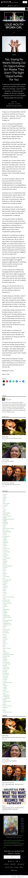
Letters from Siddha (7, 603)
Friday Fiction (6, 581)
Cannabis (5, 537)
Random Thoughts (7, 648)
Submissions (5, 677)
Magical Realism (6, 609)
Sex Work (5, 665)
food (4, 578)
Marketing (5, 612)
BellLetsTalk (5, 514)
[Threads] (17, 5)
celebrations (5, 542)
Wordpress (5, 707)
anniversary (5, 505)
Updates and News (7, 701)
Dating (4, 559)
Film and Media (6, 576)
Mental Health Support (7, 620)
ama (4, 502)
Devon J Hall (14, 101)
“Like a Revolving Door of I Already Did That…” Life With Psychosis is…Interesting (13, 808)
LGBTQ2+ (5, 604)
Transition (7, 459)
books (4, 525)
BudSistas (5, 533)
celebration (5, 541)
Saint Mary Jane (6, 656)
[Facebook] (8, 5)
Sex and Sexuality (6, 663)
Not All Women (6, 632)
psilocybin (5, 643)
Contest (4, 553)
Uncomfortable (6, 698)
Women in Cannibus (7, 705)
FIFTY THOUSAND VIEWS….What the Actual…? (11, 484)
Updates (5, 699)
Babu (4, 511)
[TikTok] (15, 5)
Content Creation (6, 551)
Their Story (12, 482)
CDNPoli (4, 539)
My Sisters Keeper (6, 629)
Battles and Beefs (6, 512)
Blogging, (5, 520)
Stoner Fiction (6, 674)
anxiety (4, 506)
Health (4, 590)
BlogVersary (5, 522)
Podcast (4, 637)
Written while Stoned (7, 712)
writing (4, 710)
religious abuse (6, 653)
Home (4, 595)
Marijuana (5, 611)
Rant (4, 649)
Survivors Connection (7, 682)
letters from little (6, 601)
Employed (5, 567)
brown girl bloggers (7, 531)
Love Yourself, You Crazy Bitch (8, 461)
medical (4, 614)
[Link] (19, 5)
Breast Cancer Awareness (8, 528)
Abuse (7, 436)
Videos (4, 702)
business (5, 534)
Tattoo (3, 459)
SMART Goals (6, 667)
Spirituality (5, 670)
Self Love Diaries (6, 662)
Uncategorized (6, 696)
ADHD (4, 498)
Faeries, (4, 569)
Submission (5, 676)
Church (4, 547)
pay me (4, 634)
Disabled (5, 562)
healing (4, 589)
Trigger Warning (6, 695)
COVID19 (5, 556)
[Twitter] (10, 5)
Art (3, 508)
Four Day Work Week (7, 579)
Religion (4, 651)
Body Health (5, 523)
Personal (5, 635)
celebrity (5, 544)
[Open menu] (14, 32)
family (4, 570)
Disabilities (5, 561)
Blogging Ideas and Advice (8, 519)
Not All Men (5, 631)
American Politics (6, 503)
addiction (5, 497)
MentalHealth (6, 621)
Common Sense (6, 548)
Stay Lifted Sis (6, 673)
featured (14, 54)
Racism (4, 646)
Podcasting (5, 639)
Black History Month (7, 516)
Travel (4, 693)
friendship (5, 583)
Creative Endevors (7, 558)
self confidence (15, 105)
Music (4, 628)
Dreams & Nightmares (7, 565)
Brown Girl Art (6, 530)
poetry (4, 640)
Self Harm (5, 660)
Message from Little (7, 625)
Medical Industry (6, 615)
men (4, 618)
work (4, 709)
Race (4, 645)
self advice (5, 659)
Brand (4, 526)
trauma (4, 690)
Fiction (4, 575)
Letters (4, 598)
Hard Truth (5, 587)
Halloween (5, 586)
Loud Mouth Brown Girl (14, 26)
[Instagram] (12, 5)
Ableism (3, 436)
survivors (5, 681)
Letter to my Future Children (9, 597)
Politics (4, 642)
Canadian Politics (6, 536)
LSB (4, 607)
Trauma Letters (6, 691)
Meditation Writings (7, 617)
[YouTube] (17, 861)
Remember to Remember (8, 654)
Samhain (5, 657)
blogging (5, 517)
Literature (5, 606)
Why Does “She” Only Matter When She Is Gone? (12, 438)
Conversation (6, 555)
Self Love (20, 105)
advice (4, 500)
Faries (4, 572)
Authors (4, 509)
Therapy (5, 687)
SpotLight (5, 671)
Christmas (5, 545)
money (4, 626)
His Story (7, 482)
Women (4, 704)
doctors (4, 564)
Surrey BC (5, 679)
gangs (4, 584)
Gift (25, 2)
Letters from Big (6, 600)
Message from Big (6, 623)
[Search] (26, 9)
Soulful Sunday (6, 668)
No (10, 105)
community (5, 550)
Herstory (3, 482)
